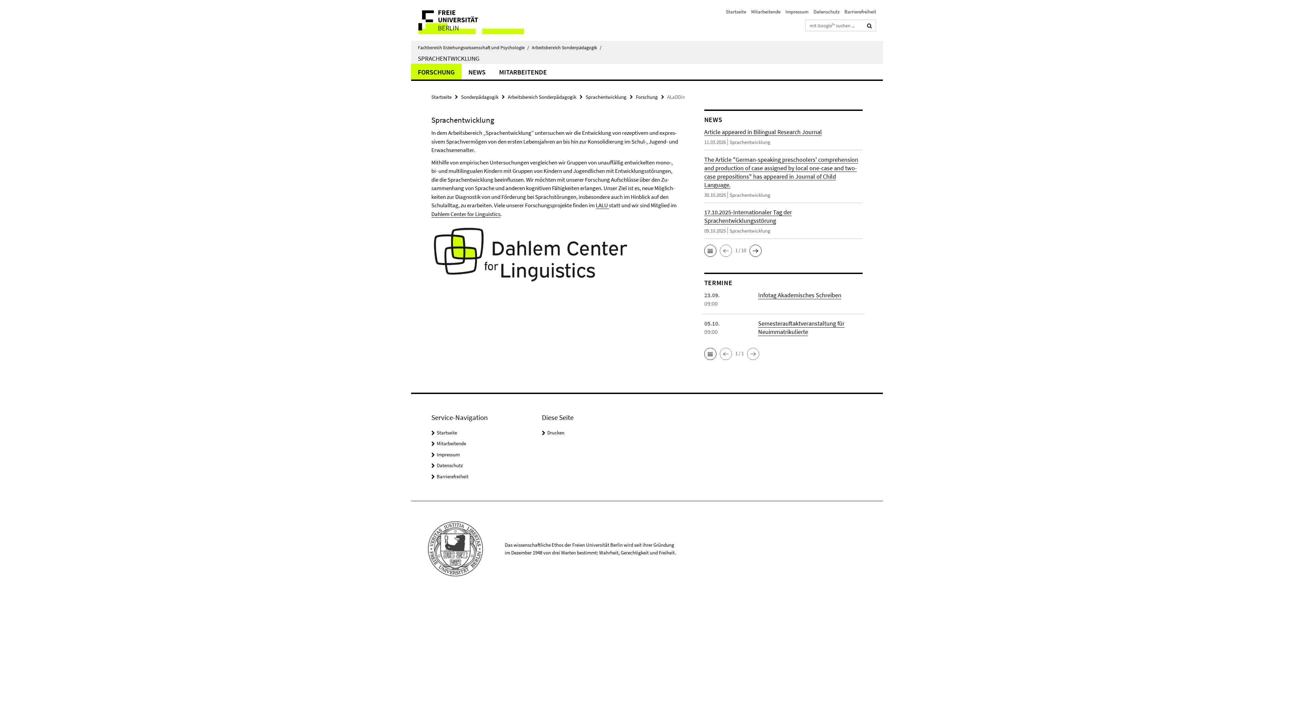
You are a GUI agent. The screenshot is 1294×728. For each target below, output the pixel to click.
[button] (710, 250)
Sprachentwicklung (449, 58)
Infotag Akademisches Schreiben (799, 295)
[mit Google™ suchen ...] (869, 25)
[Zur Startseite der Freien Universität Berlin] (467, 20)
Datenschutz (826, 11)
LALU (602, 205)
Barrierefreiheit (860, 11)
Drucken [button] (555, 432)
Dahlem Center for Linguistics (465, 214)
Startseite (736, 11)
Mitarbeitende (765, 11)
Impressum (796, 11)
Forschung (436, 72)
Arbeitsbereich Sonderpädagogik (567, 47)
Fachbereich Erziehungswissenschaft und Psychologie (473, 47)
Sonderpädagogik (479, 97)
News (477, 72)
